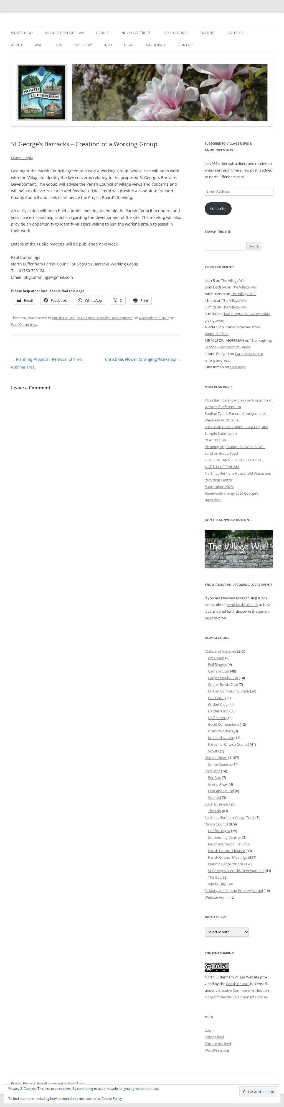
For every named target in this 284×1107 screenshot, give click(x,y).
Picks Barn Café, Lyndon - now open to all (238, 400)
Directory (83, 45)
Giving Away (218, 784)
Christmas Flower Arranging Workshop (143, 359)
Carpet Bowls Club (223, 677)
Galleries (236, 32)
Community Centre (224, 837)
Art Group (216, 657)
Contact (186, 45)
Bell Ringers (217, 664)
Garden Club (218, 711)
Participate (156, 45)
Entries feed (214, 1036)
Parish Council (176, 32)
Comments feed (218, 1043)
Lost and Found (221, 790)
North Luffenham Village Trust (230, 817)
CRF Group (217, 697)
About (16, 45)
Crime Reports (220, 764)
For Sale (214, 777)
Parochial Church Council (228, 744)
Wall (39, 45)
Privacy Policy (21, 1083)
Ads (58, 45)
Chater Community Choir (228, 691)
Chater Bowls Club (223, 684)
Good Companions (223, 724)
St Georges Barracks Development (105, 317)
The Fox (214, 810)
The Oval (215, 877)
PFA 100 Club (215, 440)
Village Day (217, 883)
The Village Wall (233, 280)
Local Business (217, 804)
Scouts (213, 750)
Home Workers (220, 730)
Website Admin (217, 897)
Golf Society (217, 717)
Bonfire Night (219, 830)
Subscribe (218, 208)
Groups (102, 32)
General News (216, 757)
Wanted (214, 797)
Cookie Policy (112, 1098)
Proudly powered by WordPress (61, 1083)
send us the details (242, 604)
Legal (129, 45)
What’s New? (22, 32)
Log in (210, 1030)
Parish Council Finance (226, 850)
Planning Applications (226, 863)
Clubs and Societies (220, 651)
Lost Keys (238, 366)
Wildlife (208, 32)
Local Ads (212, 770)
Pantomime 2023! (219, 486)
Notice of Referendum (223, 406)
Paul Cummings (24, 324)
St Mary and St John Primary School (234, 890)
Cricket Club (218, 704)
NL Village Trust (135, 32)
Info (108, 45)
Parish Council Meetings (227, 857)
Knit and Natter (221, 737)
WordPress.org (217, 1050)
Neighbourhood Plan (64, 32)
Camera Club (218, 671)
